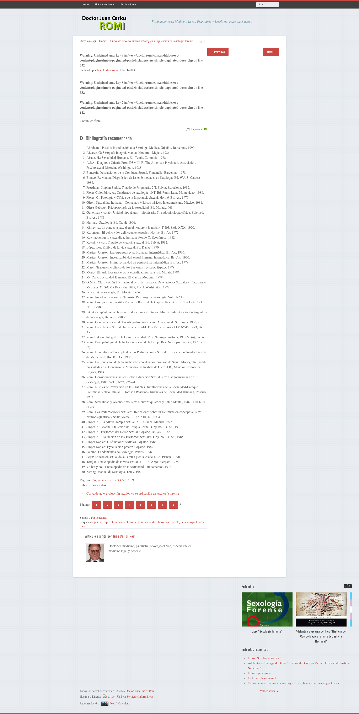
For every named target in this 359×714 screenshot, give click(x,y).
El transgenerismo (259, 673)
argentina (96, 522)
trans (82, 526)
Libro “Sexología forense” (267, 631)
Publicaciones (128, 4)
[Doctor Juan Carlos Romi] (111, 29)
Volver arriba (267, 691)
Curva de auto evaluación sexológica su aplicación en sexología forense (151, 41)
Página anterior (101, 480)
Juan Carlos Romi (107, 70)
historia (131, 522)
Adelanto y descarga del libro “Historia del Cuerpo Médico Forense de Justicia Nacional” (321, 636)
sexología (177, 522)
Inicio (86, 4)
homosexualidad (147, 522)
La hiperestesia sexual (262, 678)
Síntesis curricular (105, 4)
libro (161, 522)
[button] (350, 586)
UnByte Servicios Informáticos (135, 696)
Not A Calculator (120, 703)
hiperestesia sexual (114, 522)
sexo (167, 522)
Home (102, 41)
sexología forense (194, 522)
